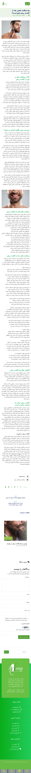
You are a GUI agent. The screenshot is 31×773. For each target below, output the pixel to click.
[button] (27, 3)
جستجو (6, 652)
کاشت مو (14, 723)
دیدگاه (27, 577)
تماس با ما (14, 744)
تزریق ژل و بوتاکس (14, 733)
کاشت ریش (14, 728)
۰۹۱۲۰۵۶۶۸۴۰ (15, 707)
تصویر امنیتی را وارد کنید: (22, 630)
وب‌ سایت (26, 610)
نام (28, 594)
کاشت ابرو (14, 726)
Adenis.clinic (22, 476)
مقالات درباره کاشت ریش (19, 480)
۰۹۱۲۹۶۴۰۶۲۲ (15, 712)
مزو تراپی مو (14, 730)
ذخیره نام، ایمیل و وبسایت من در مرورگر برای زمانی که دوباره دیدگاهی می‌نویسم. (16, 619)
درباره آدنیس (14, 746)
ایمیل (27, 602)
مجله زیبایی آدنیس (14, 749)
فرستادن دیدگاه (24, 637)
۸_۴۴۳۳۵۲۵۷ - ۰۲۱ (15, 710)
